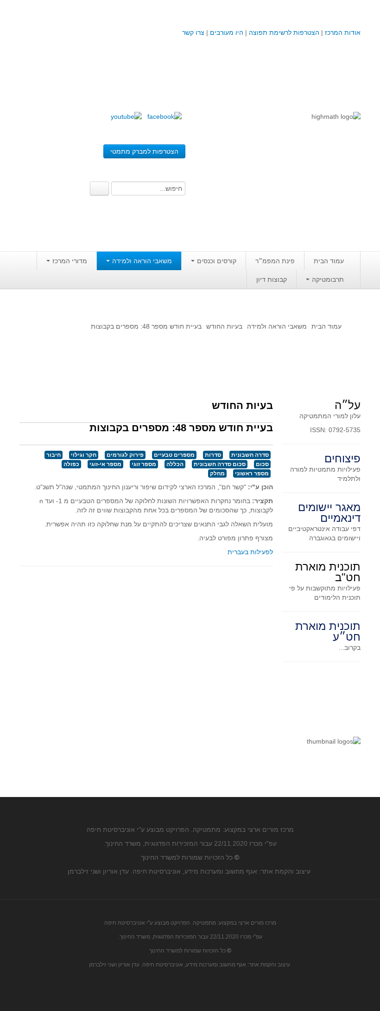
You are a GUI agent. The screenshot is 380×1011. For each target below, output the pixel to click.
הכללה (175, 464)
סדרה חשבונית (250, 455)
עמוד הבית (329, 261)
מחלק (217, 473)
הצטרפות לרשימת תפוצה (283, 32)
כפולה (71, 464)
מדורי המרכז (69, 261)
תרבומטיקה (328, 279)
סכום (262, 464)
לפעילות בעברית (250, 552)
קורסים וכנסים (216, 261)
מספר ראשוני (252, 473)
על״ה (348, 405)
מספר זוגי (144, 464)
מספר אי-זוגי (105, 464)
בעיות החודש (224, 326)
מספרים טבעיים (174, 455)
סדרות (213, 455)
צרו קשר (193, 32)
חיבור (53, 455)
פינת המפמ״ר (275, 261)
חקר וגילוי (83, 455)
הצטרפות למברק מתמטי (144, 151)
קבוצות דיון (271, 279)
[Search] (99, 188)
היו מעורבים (226, 32)
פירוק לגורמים (125, 455)
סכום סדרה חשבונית (220, 464)
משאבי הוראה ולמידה (142, 261)
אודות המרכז (343, 32)
